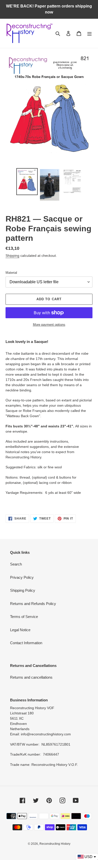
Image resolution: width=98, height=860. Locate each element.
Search (16, 564)
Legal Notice (20, 630)
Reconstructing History (54, 844)
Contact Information (26, 643)
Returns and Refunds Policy (33, 603)
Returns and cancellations (31, 677)
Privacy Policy (22, 577)
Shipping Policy (22, 590)
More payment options (49, 324)
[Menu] (89, 33)
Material (11, 273)
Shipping (12, 256)
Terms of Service (24, 616)
